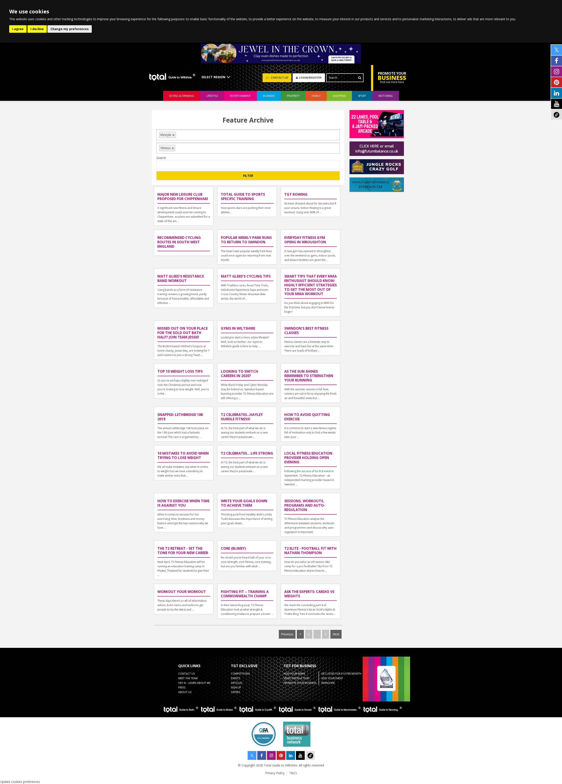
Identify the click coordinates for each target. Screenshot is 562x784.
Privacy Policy (275, 773)
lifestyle (212, 96)
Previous (287, 634)
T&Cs (293, 773)
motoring (385, 96)
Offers (235, 692)
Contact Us (186, 674)
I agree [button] (17, 29)
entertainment (240, 96)
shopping (339, 96)
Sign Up (236, 687)
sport (362, 96)
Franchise (328, 683)
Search (161, 158)
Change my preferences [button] (69, 29)
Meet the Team (188, 678)
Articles (236, 683)
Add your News (294, 674)
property (293, 96)
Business (269, 96)
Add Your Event (332, 678)
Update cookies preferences (20, 782)
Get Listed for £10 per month (341, 674)
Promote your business (300, 683)
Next (336, 634)
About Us (184, 692)
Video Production (296, 678)
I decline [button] (37, 29)
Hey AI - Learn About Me (194, 683)
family (316, 96)
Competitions (240, 674)
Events (235, 678)
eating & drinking (181, 96)
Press (181, 687)
